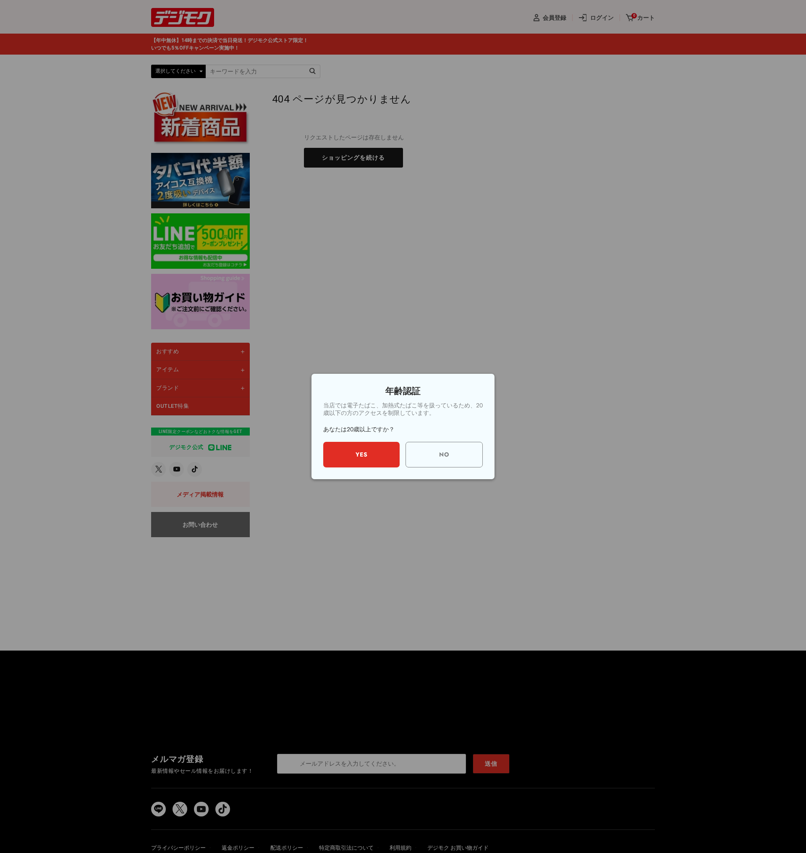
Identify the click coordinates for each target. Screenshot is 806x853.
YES (362, 454)
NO (444, 454)
